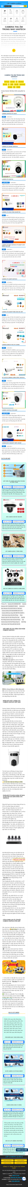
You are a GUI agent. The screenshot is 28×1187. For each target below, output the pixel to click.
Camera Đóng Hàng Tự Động (14, 1105)
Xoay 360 (16, 84)
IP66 (14, 87)
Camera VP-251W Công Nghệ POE (11, 212)
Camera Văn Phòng (7, 1160)
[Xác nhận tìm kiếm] (25, 6)
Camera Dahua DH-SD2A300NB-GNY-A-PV (12, 610)
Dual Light (12, 81)
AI (8, 84)
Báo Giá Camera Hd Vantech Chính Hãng (14, 588)
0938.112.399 (22, 1150)
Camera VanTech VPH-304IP (9, 410)
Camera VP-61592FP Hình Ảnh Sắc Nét (12, 311)
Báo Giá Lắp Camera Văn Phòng (14, 1140)
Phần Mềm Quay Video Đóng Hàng (14, 1037)
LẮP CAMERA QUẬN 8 (14, 3)
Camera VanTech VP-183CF (9, 113)
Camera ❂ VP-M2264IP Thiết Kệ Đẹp (11, 443)
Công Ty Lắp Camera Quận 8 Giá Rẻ (14, 1184)
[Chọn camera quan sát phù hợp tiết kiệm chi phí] (25, 16)
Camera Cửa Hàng (7, 1162)
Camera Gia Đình (20, 1160)
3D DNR (18, 87)
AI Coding (10, 87)
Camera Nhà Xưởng (20, 1162)
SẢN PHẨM (7, 6)
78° (16, 81)
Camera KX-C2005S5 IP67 (14, 604)
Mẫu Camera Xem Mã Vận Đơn (14, 516)
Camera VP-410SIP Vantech (9, 279)
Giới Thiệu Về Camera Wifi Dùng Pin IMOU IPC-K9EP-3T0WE (14, 482)
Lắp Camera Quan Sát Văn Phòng (10, 615)
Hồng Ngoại (21, 81)
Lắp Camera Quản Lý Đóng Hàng (14, 551)
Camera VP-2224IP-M (7, 179)
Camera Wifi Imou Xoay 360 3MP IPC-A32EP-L (13, 612)
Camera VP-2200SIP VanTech (10, 146)
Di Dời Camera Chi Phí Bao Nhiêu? (14, 1071)
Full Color (5, 84)
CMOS (11, 84)
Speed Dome (22, 84)
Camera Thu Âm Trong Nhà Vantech (13, 28)
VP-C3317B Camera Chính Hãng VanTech (13, 377)
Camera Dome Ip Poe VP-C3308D (10, 344)
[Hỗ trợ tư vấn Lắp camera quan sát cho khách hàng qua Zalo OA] (24, 1179)
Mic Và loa (7, 81)
